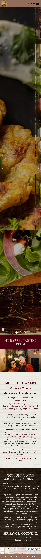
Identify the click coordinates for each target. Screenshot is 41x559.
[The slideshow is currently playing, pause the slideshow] (3, 329)
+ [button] (3, 550)
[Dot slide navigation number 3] (24, 332)
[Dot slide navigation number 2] (20, 332)
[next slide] (39, 168)
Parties (19, 556)
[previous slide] (2, 168)
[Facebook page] (28, 3)
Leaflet (28, 548)
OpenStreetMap (36, 548)
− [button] (3, 553)
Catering (31, 556)
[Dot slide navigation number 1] (16, 332)
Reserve (8, 556)
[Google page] (34, 3)
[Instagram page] (31, 3)
